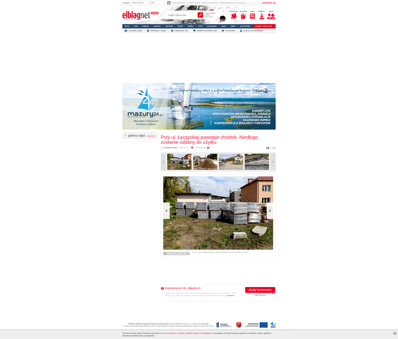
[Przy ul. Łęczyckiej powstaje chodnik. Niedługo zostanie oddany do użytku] (218, 213)
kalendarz (212, 26)
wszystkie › (151, 136)
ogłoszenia (245, 26)
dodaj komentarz (260, 289)
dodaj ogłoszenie (226, 3)
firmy (233, 26)
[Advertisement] (199, 57)
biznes (191, 26)
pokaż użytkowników (209, 3)
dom (136, 26)
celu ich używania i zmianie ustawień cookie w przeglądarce (186, 333)
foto (200, 26)
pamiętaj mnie (180, 3)
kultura (169, 26)
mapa (224, 26)
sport (180, 26)
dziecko (157, 26)
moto (127, 26)
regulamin (230, 295)
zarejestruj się (240, 3)
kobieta (145, 26)
